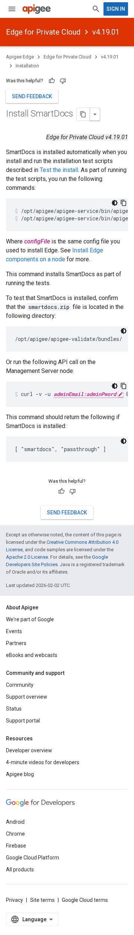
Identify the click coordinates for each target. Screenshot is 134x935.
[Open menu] (11, 9)
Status (14, 709)
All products (20, 869)
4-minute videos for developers (42, 762)
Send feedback (32, 96)
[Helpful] (51, 80)
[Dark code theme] (114, 202)
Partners (16, 643)
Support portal (23, 721)
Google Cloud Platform (32, 858)
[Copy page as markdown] (83, 114)
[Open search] (96, 8)
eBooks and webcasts (31, 655)
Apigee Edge (20, 57)
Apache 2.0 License (27, 557)
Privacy (14, 900)
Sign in (115, 9)
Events (14, 631)
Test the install (59, 169)
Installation (27, 65)
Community (20, 685)
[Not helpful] (62, 80)
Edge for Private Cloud (43, 32)
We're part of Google (30, 619)
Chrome (15, 834)
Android (15, 822)
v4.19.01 (105, 32)
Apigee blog (20, 774)
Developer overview (29, 750)
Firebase (16, 846)
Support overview (26, 697)
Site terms (42, 900)
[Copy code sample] (123, 202)
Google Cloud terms (85, 900)
